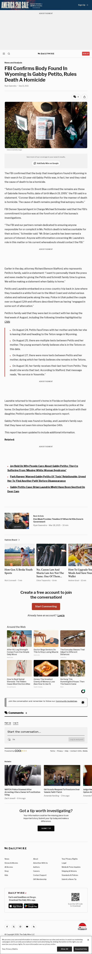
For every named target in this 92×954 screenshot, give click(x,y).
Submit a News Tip (69, 879)
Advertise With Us (40, 863)
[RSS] (33, 926)
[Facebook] (7, 926)
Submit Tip (46, 828)
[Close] (88, 940)
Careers (36, 871)
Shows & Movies (11, 863)
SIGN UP (86, 53)
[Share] (84, 97)
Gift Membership (39, 879)
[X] (13, 926)
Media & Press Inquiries (71, 867)
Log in (61, 615)
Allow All (64, 949)
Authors (36, 867)
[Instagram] (20, 926)
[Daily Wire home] (46, 53)
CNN (7, 321)
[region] (46, 945)
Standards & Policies (70, 875)
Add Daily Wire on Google (48, 163)
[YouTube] (27, 926)
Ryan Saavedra (10, 86)
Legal (64, 863)
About (35, 859)
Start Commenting (46, 606)
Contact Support (39, 875)
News (7, 859)
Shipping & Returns (69, 871)
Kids (6, 875)
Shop (7, 871)
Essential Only (81, 949)
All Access (9, 867)
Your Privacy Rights (70, 859)
